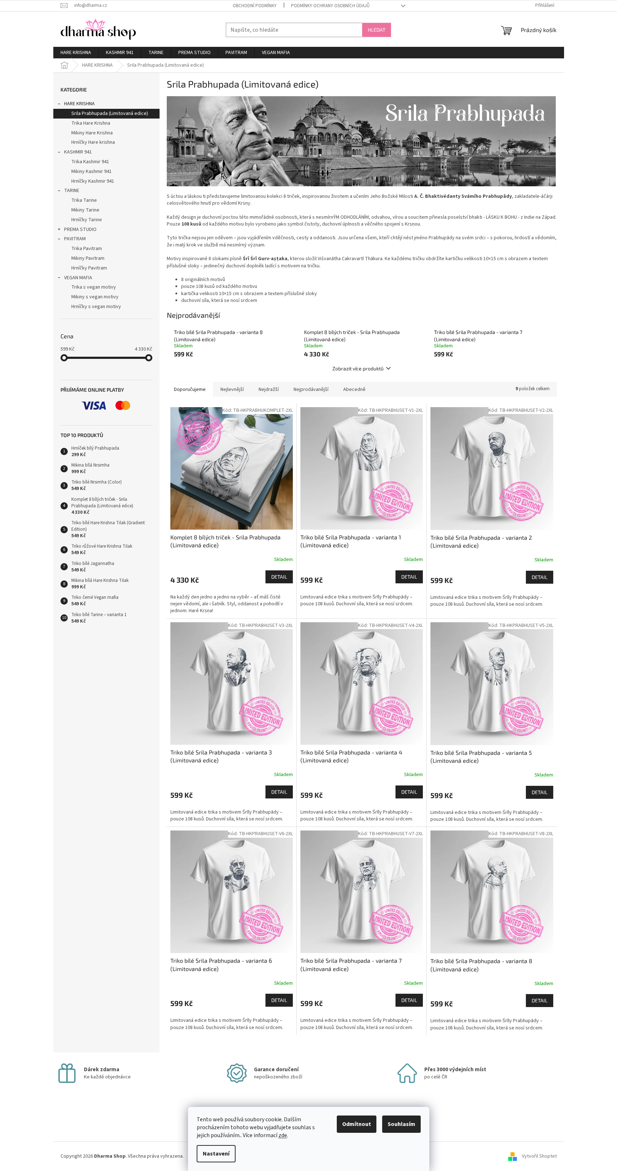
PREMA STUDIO (80, 229)
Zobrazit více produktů (358, 368)
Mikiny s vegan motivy (95, 296)
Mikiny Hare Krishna (92, 133)
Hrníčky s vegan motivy (96, 306)
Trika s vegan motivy (93, 287)
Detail (279, 577)
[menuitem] (75, 52)
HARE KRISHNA (79, 103)
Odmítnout (356, 1124)
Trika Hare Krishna (90, 123)
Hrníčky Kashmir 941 (92, 181)
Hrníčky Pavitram (89, 268)
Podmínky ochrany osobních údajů (330, 6)
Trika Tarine (84, 200)
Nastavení (216, 1154)
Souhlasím (401, 1124)
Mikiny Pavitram (87, 258)
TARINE (71, 190)
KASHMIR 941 (78, 152)
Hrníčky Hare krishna (93, 142)
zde (282, 1135)
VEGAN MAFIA (78, 277)
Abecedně (354, 389)
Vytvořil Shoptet (539, 1156)
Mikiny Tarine (85, 210)
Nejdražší (269, 389)
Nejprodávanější (311, 389)
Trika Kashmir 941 (90, 161)
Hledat (376, 30)
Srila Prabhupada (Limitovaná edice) (109, 113)
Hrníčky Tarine (86, 219)
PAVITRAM (75, 238)
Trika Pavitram (86, 248)
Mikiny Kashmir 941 (91, 171)
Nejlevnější (232, 389)
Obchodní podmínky (255, 6)
